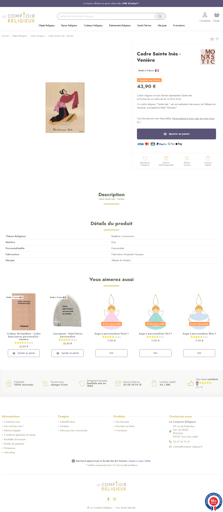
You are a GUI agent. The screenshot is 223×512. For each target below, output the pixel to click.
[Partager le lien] (213, 38)
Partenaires (9, 448)
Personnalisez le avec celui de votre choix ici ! (175, 120)
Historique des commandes (73, 430)
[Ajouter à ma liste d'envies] (218, 38)
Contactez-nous (12, 422)
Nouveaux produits (125, 426)
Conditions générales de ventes (19, 435)
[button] (47, 25)
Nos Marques (122, 422)
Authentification (67, 422)
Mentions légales (12, 430)
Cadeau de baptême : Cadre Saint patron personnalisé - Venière (24, 336)
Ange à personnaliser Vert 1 (155, 333)
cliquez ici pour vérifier (139, 461)
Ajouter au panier (179, 134)
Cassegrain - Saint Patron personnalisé (67, 335)
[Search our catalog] (160, 16)
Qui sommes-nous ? (14, 426)
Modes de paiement (14, 443)
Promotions (121, 430)
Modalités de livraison (15, 439)
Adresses (64, 426)
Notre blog (9, 452)
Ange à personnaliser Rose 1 (111, 333)
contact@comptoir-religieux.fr (188, 446)
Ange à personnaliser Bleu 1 (199, 333)
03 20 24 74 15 (181, 441)
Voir (111, 353)
